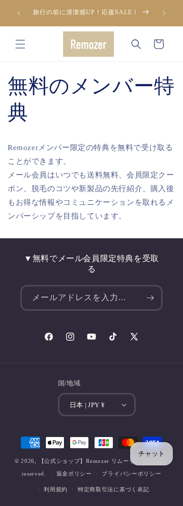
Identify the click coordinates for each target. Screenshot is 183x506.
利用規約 (56, 489)
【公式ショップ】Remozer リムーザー (91, 461)
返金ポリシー (74, 474)
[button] (20, 44)
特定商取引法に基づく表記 (113, 489)
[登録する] (150, 298)
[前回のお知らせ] (19, 13)
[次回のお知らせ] (164, 13)
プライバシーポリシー (131, 474)
